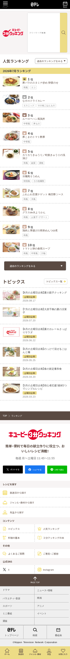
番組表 (58, 635)
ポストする (14, 469)
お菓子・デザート (39, 217)
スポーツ (7, 606)
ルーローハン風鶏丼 (33, 118)
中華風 (27, 123)
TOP (5, 416)
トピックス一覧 (54, 281)
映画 (39, 598)
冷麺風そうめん (31, 176)
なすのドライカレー (33, 100)
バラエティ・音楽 (11, 598)
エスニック (29, 105)
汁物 (43, 253)
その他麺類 (38, 181)
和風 (26, 87)
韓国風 (27, 181)
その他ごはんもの (46, 105)
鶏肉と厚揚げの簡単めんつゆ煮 (40, 230)
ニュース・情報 (44, 590)
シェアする (36, 469)
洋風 (33, 199)
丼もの (36, 123)
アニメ (40, 606)
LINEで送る (59, 469)
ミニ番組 (7, 613)
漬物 (41, 163)
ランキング (16, 416)
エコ (33, 87)
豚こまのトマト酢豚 (33, 136)
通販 (5, 621)
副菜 (33, 163)
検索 (35, 635)
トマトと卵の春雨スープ (36, 248)
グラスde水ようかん (33, 212)
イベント (41, 613)
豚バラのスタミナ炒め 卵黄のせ (40, 82)
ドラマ (6, 590)
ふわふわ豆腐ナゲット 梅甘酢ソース (42, 194)
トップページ (12, 635)
